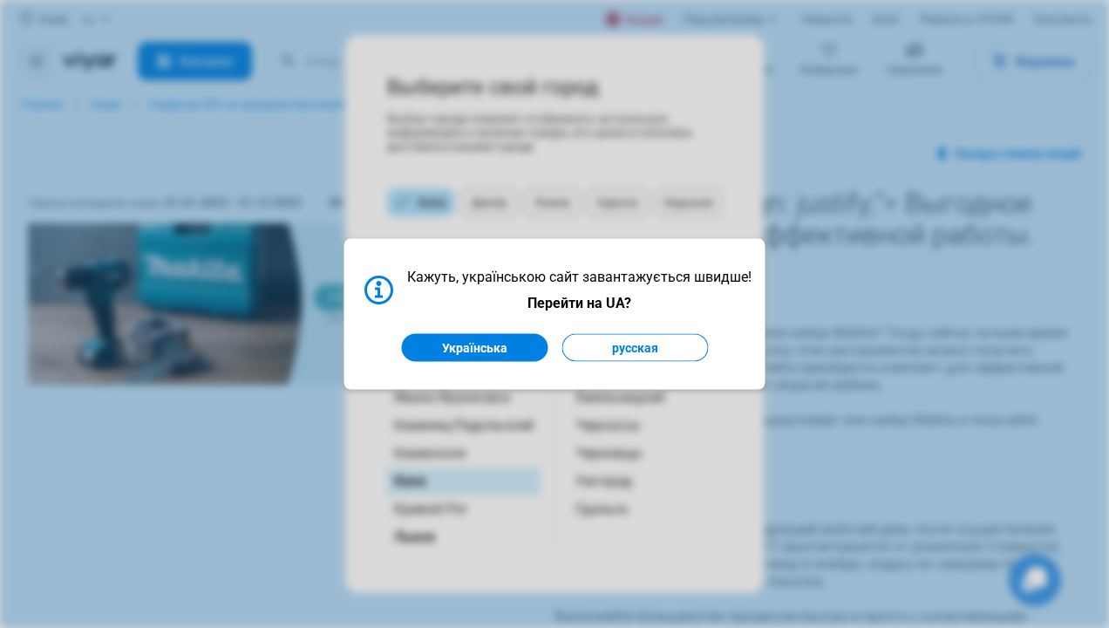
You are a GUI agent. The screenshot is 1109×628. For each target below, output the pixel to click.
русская (635, 348)
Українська (474, 348)
